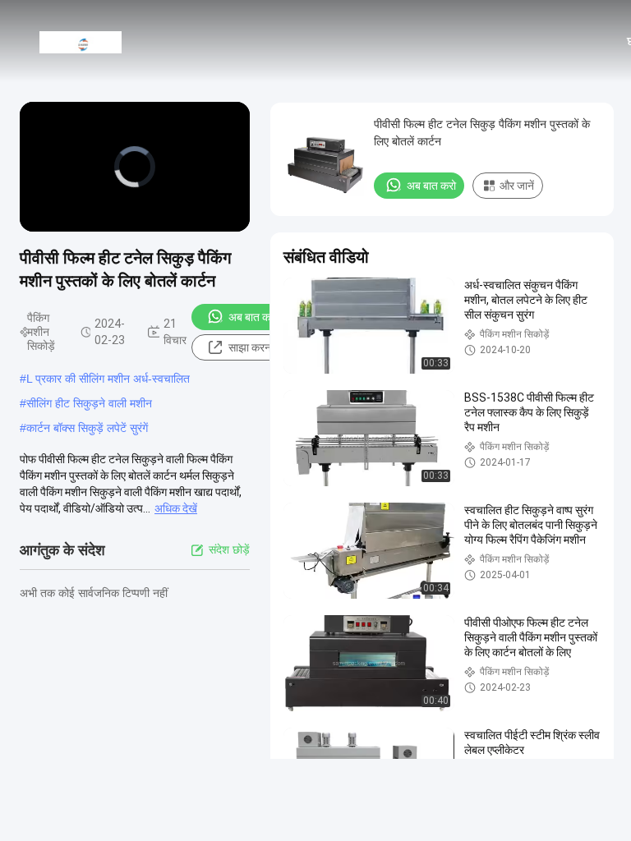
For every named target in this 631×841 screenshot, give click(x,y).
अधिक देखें (175, 508)
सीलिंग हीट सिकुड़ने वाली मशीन (89, 403)
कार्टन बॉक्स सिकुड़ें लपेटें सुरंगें (87, 427)
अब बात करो (253, 317)
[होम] (80, 41)
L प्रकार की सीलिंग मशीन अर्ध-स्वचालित (108, 378)
